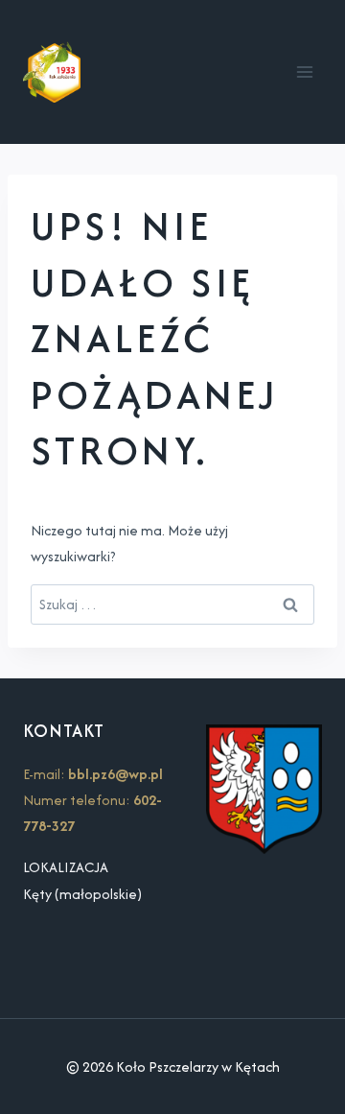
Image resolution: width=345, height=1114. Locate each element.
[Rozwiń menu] (304, 71)
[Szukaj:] (172, 604)
